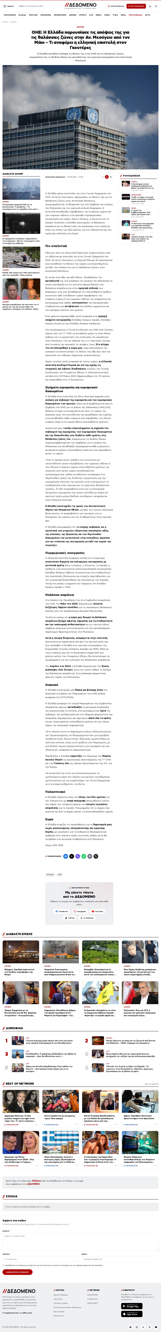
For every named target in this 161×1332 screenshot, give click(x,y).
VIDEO (107, 15)
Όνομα (6, 1254)
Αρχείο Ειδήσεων (61, 1295)
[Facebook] (65, 856)
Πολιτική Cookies (61, 1303)
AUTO (147, 15)
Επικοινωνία (58, 1316)
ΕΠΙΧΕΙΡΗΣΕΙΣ (60, 15)
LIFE (91, 15)
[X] (149, 1327)
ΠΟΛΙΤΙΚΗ (33, 15)
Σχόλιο (6, 1231)
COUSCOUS (92, 1299)
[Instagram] (136, 1327)
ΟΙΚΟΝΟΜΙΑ (45, 15)
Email (85, 1254)
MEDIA (99, 15)
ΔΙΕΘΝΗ (72, 15)
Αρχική (5, 22)
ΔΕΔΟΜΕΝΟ (33, 1184)
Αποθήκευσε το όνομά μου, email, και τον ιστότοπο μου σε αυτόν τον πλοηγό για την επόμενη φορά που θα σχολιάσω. (54, 1265)
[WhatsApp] (83, 856)
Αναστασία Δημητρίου (55, 177)
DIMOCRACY (92, 1303)
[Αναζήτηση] (155, 6)
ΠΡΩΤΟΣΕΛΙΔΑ (135, 15)
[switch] (150, 6)
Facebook (63, 911)
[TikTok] (143, 1327)
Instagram (81, 911)
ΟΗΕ (60, 875)
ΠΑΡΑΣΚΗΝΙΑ (10, 15)
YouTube (99, 911)
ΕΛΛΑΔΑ (22, 15)
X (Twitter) (88, 918)
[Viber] (77, 856)
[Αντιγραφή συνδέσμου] (95, 856)
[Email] (89, 856)
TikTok (71, 918)
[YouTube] (155, 1327)
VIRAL (123, 15)
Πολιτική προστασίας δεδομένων (67, 1307)
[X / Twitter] (71, 856)
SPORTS (82, 15)
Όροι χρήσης (59, 1312)
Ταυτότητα (58, 1299)
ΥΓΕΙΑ (115, 15)
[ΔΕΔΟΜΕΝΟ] (19, 1291)
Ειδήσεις (36, 1181)
